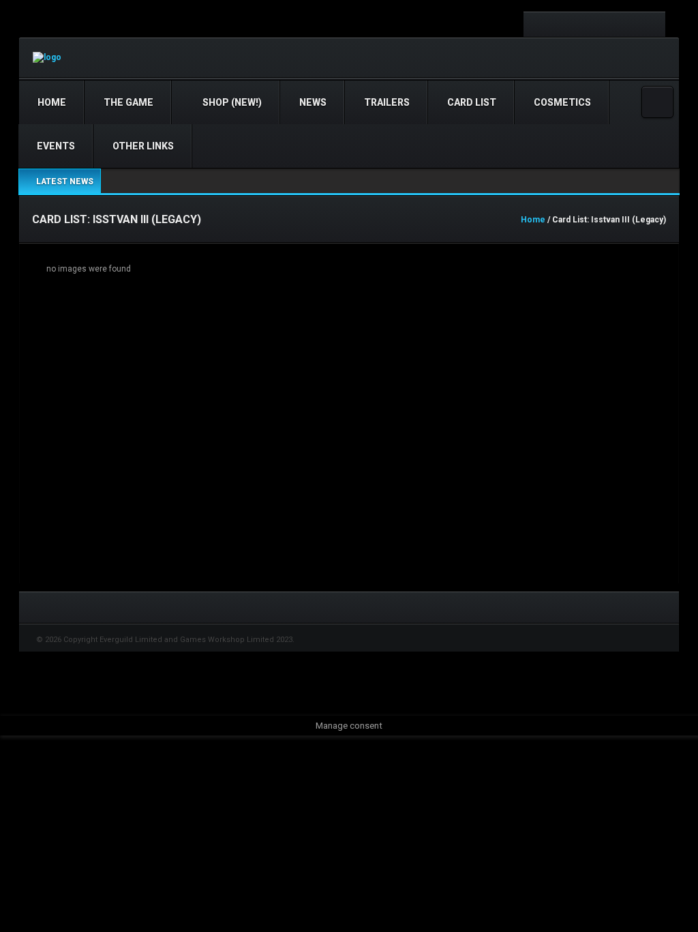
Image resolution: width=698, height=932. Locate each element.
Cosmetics (562, 102)
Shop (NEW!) (231, 102)
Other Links (143, 146)
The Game (128, 102)
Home (51, 102)
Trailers (387, 102)
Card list (471, 102)
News (313, 102)
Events (56, 146)
